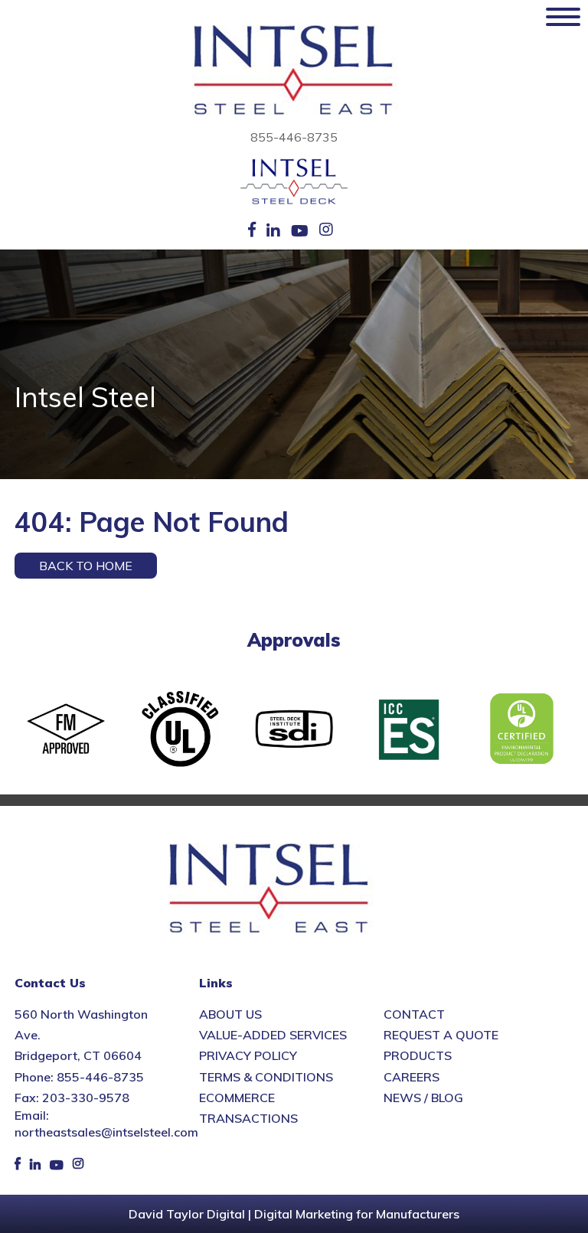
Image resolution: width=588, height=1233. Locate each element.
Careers (411, 1077)
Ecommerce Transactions (248, 1108)
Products (418, 1055)
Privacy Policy (248, 1055)
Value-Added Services (273, 1034)
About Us (230, 1014)
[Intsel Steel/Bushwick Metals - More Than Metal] (294, 71)
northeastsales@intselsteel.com (106, 1132)
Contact (414, 1014)
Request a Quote (441, 1034)
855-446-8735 (294, 137)
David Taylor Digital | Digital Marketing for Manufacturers (294, 1214)
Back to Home (85, 565)
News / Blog (423, 1097)
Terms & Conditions (266, 1077)
